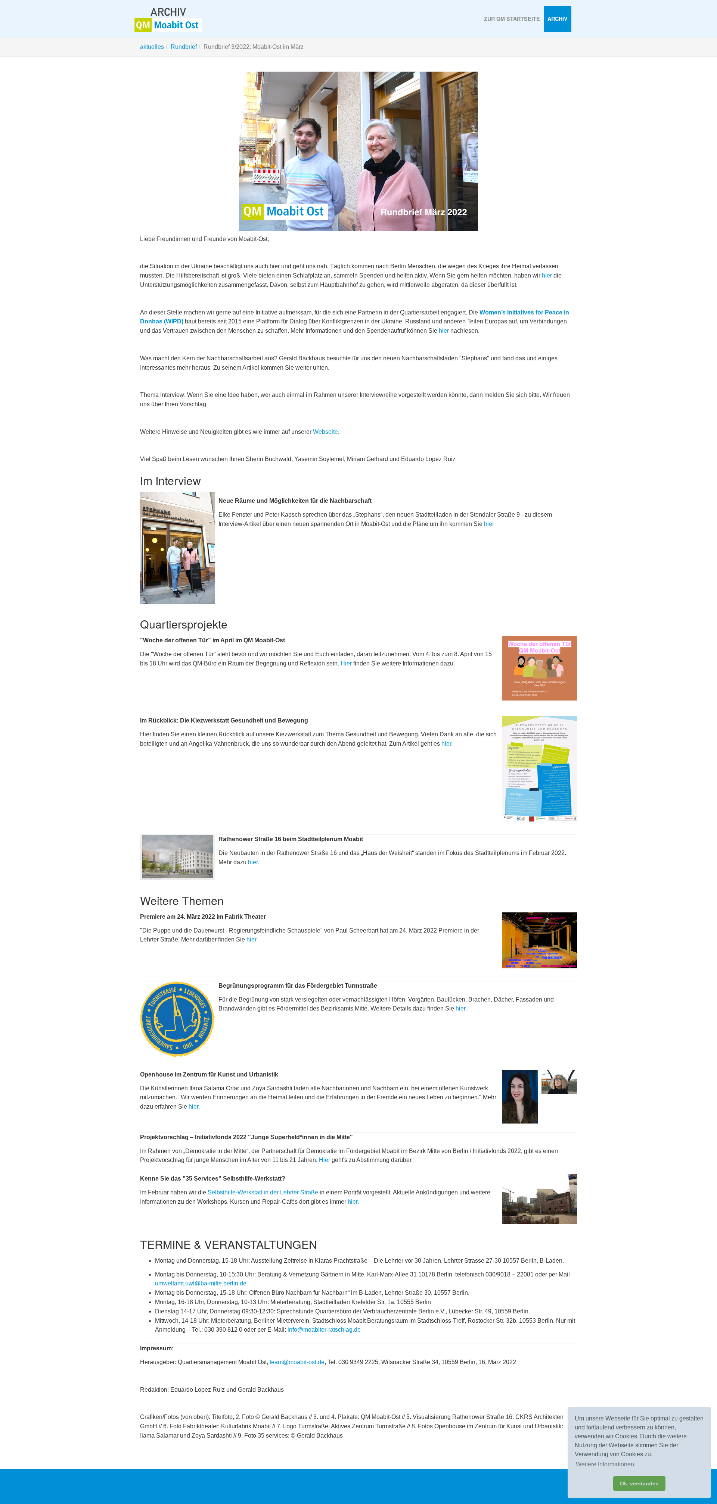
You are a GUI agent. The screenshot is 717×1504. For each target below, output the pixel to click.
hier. (447, 743)
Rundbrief (184, 47)
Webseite (325, 432)
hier (547, 275)
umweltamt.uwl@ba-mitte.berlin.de (200, 1283)
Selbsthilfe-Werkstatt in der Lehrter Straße (263, 1192)
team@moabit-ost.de (297, 1362)
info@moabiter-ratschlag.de (324, 1329)
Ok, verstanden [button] (639, 1483)
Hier (346, 663)
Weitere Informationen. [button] (606, 1464)
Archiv (557, 18)
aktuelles (152, 47)
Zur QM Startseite (512, 18)
